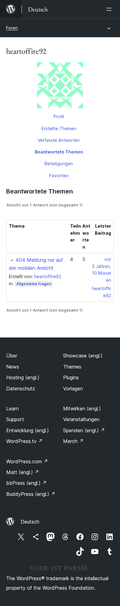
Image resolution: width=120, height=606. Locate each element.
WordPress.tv (24, 441)
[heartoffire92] (60, 86)
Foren (12, 27)
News (12, 367)
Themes (72, 367)
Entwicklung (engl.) (27, 430)
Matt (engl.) (22, 472)
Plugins (71, 377)
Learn (12, 408)
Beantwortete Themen (59, 151)
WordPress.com (27, 461)
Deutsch (30, 522)
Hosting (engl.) (22, 377)
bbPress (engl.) (26, 483)
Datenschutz (20, 388)
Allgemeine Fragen (33, 283)
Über (11, 356)
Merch (73, 441)
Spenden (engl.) (84, 430)
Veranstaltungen (81, 419)
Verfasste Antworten (59, 140)
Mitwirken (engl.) (82, 408)
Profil (59, 116)
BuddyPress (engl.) (30, 494)
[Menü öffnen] (110, 9)
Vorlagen (73, 388)
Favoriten (59, 175)
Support (15, 419)
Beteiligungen (59, 163)
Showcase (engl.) (82, 356)
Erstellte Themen (59, 128)
